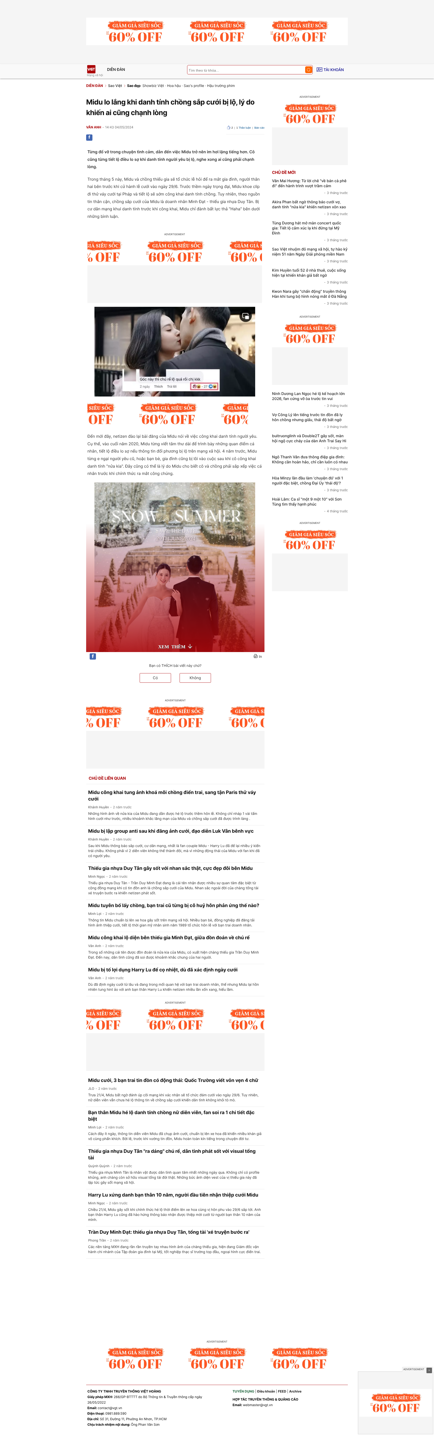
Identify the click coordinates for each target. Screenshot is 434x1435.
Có (155, 677)
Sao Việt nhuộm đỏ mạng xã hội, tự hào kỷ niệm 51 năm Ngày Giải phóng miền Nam (310, 255)
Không (195, 677)
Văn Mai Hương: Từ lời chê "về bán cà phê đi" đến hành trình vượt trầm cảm (310, 186)
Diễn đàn (116, 69)
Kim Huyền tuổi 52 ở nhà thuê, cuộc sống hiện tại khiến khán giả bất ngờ (310, 276)
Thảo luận (243, 127)
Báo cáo (259, 127)
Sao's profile (194, 86)
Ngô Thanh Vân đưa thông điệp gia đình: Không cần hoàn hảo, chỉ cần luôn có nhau (310, 463)
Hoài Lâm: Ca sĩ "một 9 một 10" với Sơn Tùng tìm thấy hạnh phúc (310, 505)
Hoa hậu (174, 86)
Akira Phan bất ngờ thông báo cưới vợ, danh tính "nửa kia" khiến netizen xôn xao (310, 208)
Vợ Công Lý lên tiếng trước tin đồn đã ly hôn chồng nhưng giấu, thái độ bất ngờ (310, 420)
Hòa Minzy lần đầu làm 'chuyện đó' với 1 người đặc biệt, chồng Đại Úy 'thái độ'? (310, 484)
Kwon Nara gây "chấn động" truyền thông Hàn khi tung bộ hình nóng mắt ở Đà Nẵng (310, 297)
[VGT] (91, 69)
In (260, 657)
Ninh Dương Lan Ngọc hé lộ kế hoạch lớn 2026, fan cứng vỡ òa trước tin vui (310, 399)
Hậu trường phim (221, 86)
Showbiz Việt (153, 86)
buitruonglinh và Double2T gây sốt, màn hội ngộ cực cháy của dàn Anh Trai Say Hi (310, 441)
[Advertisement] (217, 1296)
